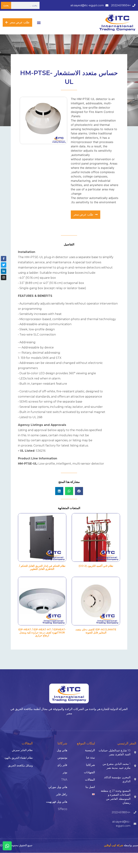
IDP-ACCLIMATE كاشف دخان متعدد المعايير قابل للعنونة (95, 631)
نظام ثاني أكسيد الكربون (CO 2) (96, 565)
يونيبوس (62, 757)
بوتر (65, 772)
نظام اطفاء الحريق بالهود (18, 757)
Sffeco (62, 809)
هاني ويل (62, 750)
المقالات (90, 779)
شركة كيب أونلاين (113, 845)
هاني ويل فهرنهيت (56, 801)
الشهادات (89, 772)
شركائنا (90, 765)
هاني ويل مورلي (57, 787)
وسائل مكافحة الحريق (20, 765)
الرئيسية (90, 750)
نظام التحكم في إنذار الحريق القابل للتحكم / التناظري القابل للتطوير (42, 567)
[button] (39, 22)
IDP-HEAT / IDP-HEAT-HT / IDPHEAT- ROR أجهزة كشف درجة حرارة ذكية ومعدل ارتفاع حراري (42, 632)
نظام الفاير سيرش (22, 750)
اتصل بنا (90, 787)
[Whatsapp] (7, 845)
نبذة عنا (90, 757)
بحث (6, 5)
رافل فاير (61, 794)
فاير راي (62, 765)
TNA (64, 779)
